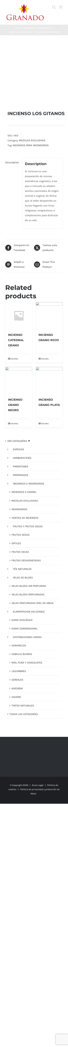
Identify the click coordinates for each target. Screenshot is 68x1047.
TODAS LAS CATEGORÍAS (23, 714)
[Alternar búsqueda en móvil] (54, 7)
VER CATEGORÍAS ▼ (18, 441)
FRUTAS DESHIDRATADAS (26, 560)
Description (12, 162)
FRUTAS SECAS (20, 551)
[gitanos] (34, 73)
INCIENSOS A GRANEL (24, 492)
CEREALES (17, 679)
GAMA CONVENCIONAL (24, 628)
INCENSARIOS (19, 509)
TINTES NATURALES (23, 705)
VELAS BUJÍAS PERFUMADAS (28, 594)
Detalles (14, 358)
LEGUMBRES (19, 671)
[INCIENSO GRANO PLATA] (49, 380)
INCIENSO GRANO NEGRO (15, 405)
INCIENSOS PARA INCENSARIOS (31, 145)
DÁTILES (16, 543)
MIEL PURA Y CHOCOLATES (27, 662)
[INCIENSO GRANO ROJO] (49, 315)
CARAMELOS (19, 645)
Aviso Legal (37, 785)
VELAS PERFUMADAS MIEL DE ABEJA (33, 603)
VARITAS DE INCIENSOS (25, 517)
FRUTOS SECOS (20, 534)
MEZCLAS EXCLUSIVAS (32, 140)
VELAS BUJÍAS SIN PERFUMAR (29, 586)
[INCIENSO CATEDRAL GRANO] (18, 315)
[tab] (12, 162)
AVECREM (17, 688)
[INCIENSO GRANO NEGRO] (18, 380)
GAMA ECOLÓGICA (22, 620)
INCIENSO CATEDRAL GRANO (16, 340)
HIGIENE (16, 697)
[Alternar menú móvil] (61, 7)
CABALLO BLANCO (22, 654)
